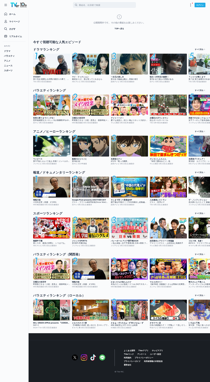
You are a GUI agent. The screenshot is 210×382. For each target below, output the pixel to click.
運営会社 (127, 365)
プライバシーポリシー (144, 357)
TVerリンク (129, 354)
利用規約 (127, 357)
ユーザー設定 (155, 354)
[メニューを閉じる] (5, 5)
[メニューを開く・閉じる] (190, 5)
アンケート (142, 354)
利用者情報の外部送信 (153, 361)
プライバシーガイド (132, 361)
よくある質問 (129, 350)
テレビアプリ (157, 350)
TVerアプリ (143, 350)
